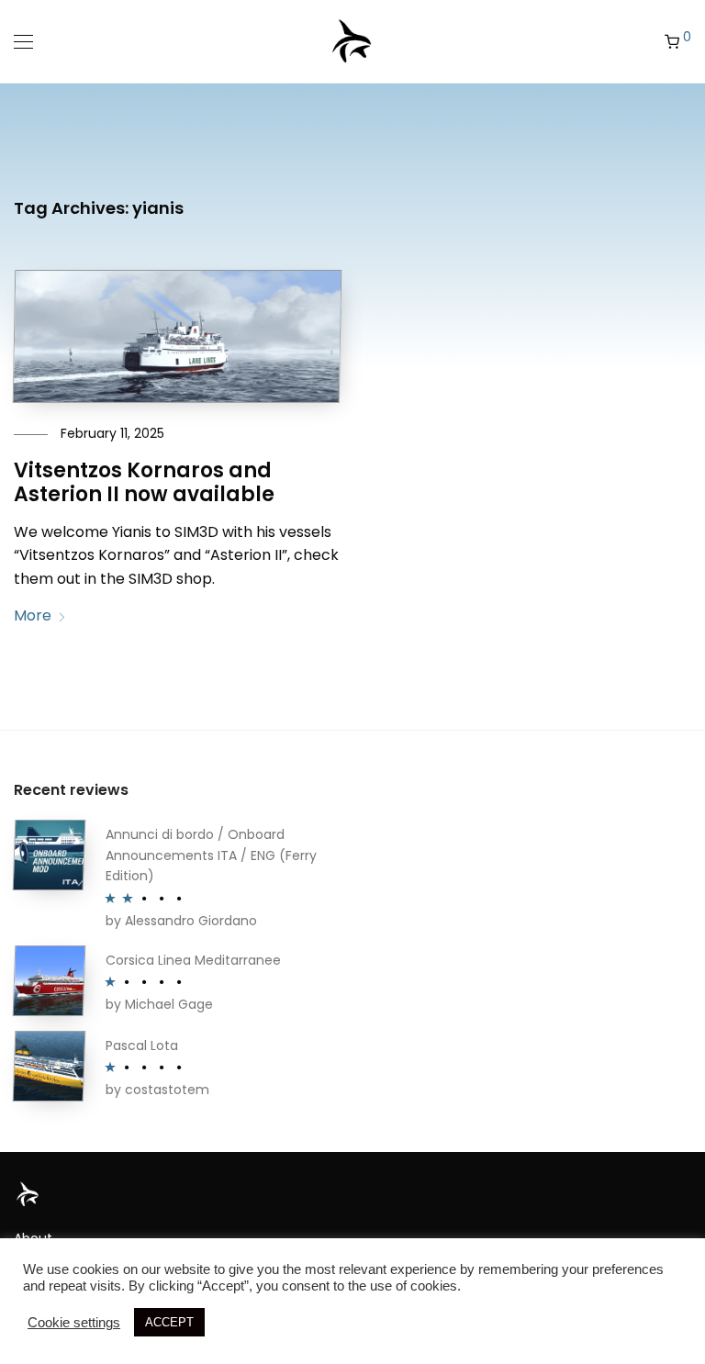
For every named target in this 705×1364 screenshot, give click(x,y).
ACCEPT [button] (169, 1322)
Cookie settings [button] (74, 1322)
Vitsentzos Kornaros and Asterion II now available (144, 482)
